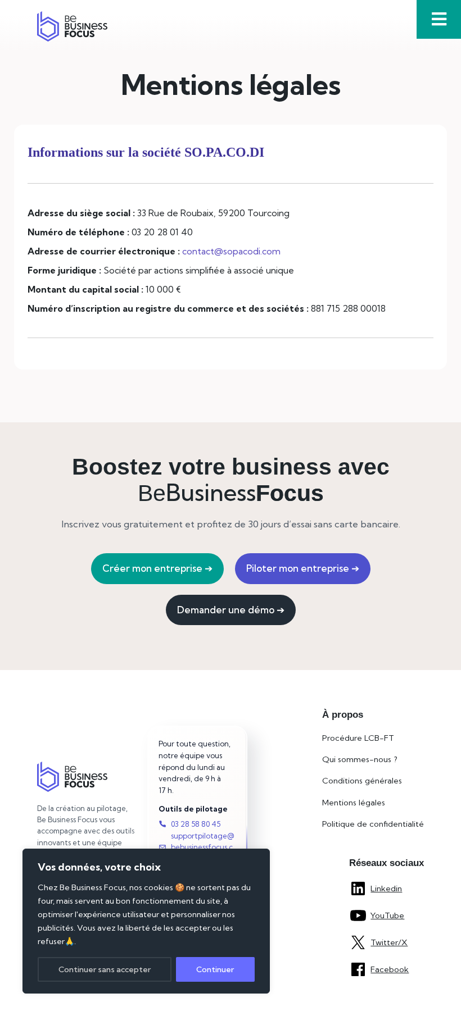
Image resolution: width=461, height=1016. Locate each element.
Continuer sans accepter (104, 969)
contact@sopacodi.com (231, 251)
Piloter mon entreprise (302, 568)
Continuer (215, 969)
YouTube (387, 915)
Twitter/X (389, 942)
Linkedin (386, 888)
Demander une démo (230, 610)
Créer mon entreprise (157, 568)
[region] (146, 921)
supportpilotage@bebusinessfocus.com (202, 847)
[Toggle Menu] (439, 19)
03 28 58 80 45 (195, 823)
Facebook (389, 969)
